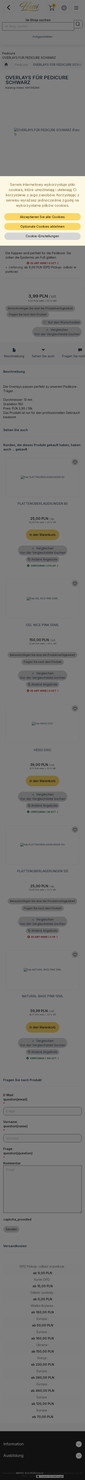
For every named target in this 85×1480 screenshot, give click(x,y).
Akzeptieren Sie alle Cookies (42, 217)
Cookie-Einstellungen (42, 236)
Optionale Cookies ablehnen (42, 227)
